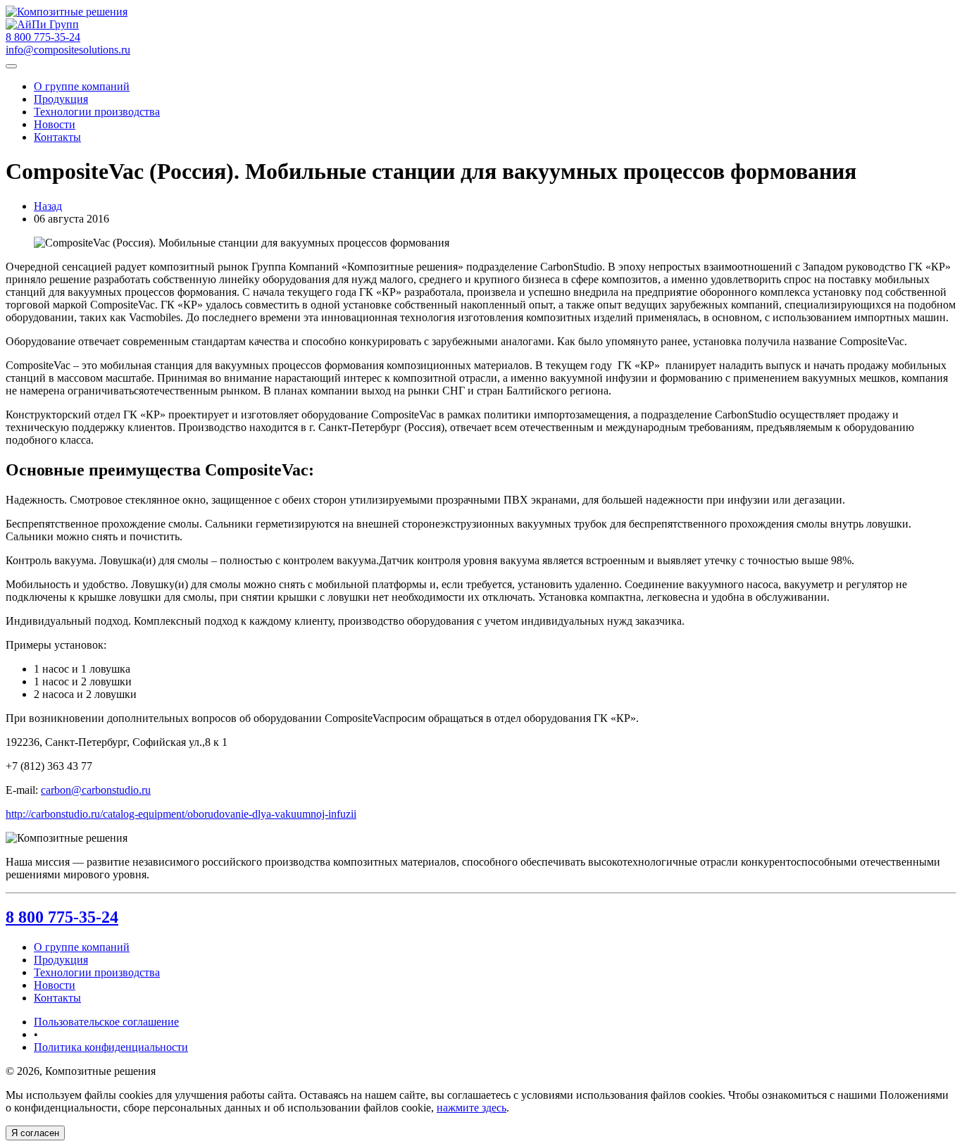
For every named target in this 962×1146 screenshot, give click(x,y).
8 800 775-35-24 (62, 917)
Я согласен (35, 1133)
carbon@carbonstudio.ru (96, 790)
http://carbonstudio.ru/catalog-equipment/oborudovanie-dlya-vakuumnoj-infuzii (181, 814)
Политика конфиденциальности (111, 1047)
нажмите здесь (471, 1108)
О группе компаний (82, 86)
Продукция (61, 99)
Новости (54, 124)
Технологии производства (97, 112)
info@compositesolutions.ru (68, 50)
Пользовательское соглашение (106, 1022)
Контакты (57, 137)
